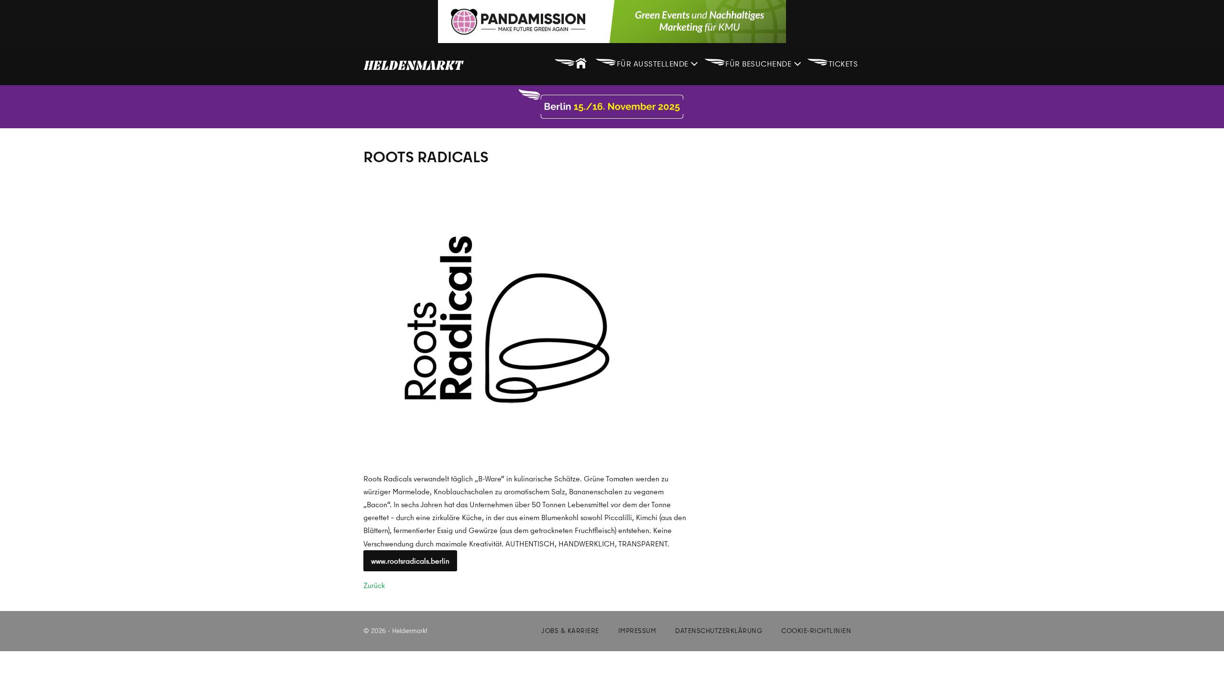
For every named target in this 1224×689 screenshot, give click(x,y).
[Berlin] (612, 106)
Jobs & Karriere (570, 630)
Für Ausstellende (642, 61)
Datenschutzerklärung (718, 630)
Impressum (637, 630)
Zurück (374, 585)
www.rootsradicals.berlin (410, 561)
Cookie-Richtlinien (816, 630)
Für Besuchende (749, 61)
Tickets (832, 61)
